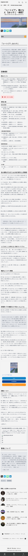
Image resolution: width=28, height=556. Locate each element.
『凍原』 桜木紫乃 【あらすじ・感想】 (15, 511)
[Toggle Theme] (22, 2)
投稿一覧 (9, 548)
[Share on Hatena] (5, 31)
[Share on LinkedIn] (10, 31)
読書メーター (14, 395)
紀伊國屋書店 (14, 381)
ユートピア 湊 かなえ (7, 374)
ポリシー (19, 548)
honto (14, 378)
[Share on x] (2, 31)
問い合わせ (14, 548)
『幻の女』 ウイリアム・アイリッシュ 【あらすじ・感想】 (16, 505)
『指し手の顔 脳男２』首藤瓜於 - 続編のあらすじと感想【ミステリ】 (16, 524)
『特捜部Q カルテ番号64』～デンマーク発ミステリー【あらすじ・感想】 (16, 518)
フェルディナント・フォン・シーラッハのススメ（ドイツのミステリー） (16, 499)
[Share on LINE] (8, 31)
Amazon (14, 384)
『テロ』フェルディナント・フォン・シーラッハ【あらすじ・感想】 (16, 493)
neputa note (4, 2)
